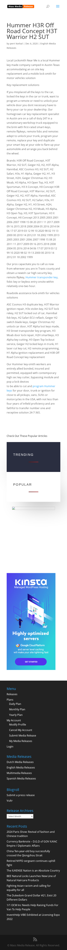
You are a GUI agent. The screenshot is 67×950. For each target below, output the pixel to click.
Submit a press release (21, 795)
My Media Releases (20, 741)
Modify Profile (17, 724)
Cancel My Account (20, 730)
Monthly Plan (17, 709)
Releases (12, 694)
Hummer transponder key (42, 277)
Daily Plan (15, 704)
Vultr (10, 800)
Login (10, 746)
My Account (14, 720)
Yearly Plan (16, 715)
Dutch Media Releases (20, 762)
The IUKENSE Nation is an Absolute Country (33, 870)
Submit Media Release (22, 735)
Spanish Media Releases (21, 778)
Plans (10, 699)
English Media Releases (21, 767)
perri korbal (16, 43)
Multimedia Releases (19, 773)
